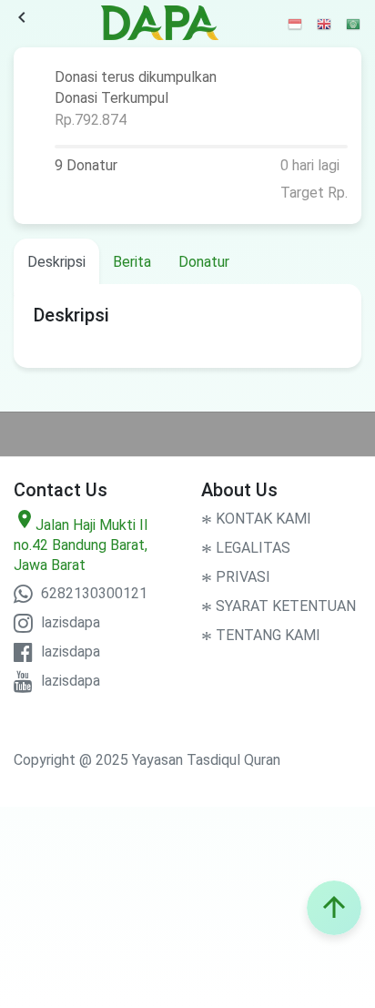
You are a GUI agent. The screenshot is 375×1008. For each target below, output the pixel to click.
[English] (325, 23)
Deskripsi (56, 261)
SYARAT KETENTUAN (278, 606)
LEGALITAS (245, 547)
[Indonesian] (295, 23)
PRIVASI (235, 576)
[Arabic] (354, 23)
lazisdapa (68, 622)
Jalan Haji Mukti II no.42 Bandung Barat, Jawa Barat (81, 545)
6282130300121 (92, 593)
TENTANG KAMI (260, 635)
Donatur (203, 261)
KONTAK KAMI (256, 518)
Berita (132, 261)
